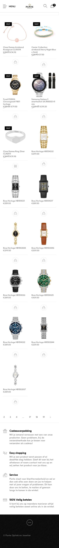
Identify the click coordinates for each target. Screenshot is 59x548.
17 (30, 417)
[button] (15, 62)
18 (37, 417)
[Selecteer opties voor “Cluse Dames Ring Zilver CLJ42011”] (15, 166)
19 (44, 417)
